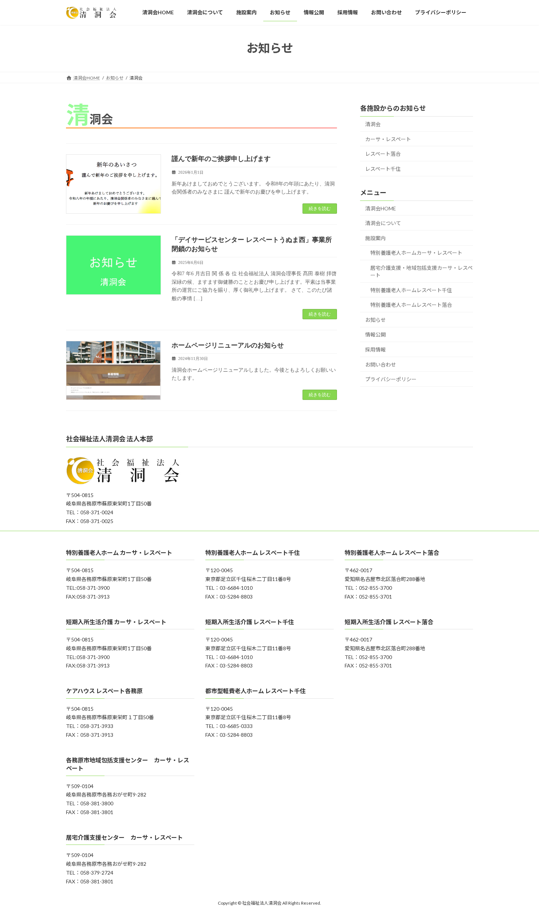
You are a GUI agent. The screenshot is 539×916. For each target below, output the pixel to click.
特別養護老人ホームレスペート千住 (411, 290)
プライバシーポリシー (391, 379)
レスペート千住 (383, 168)
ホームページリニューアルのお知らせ (228, 345)
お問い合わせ (380, 364)
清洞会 (373, 124)
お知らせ (375, 319)
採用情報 (375, 349)
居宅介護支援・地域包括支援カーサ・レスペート (421, 271)
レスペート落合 (383, 154)
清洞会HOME (380, 208)
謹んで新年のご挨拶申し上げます (221, 158)
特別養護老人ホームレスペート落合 (411, 305)
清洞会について (383, 223)
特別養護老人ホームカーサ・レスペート (416, 253)
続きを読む (320, 208)
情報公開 (375, 334)
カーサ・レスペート (388, 139)
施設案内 (375, 238)
